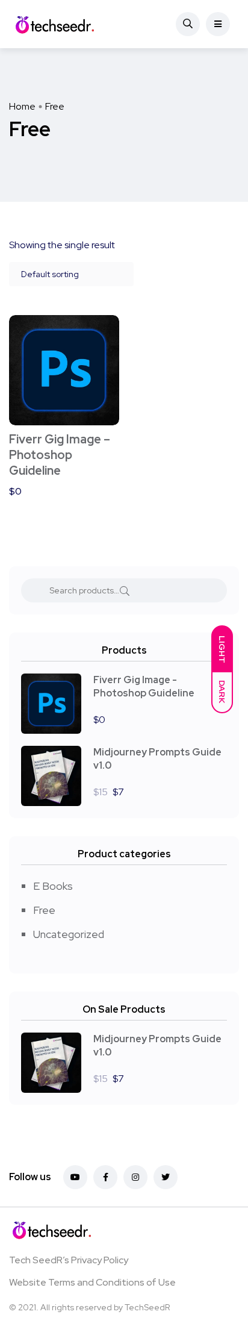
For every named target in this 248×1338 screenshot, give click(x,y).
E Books (53, 886)
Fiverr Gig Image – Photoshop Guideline (59, 454)
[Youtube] (75, 1177)
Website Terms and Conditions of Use (92, 1282)
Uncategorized (68, 934)
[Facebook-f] (105, 1177)
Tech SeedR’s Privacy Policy (68, 1260)
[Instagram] (135, 1177)
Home (22, 106)
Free (44, 910)
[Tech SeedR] (54, 24)
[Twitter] (165, 1177)
